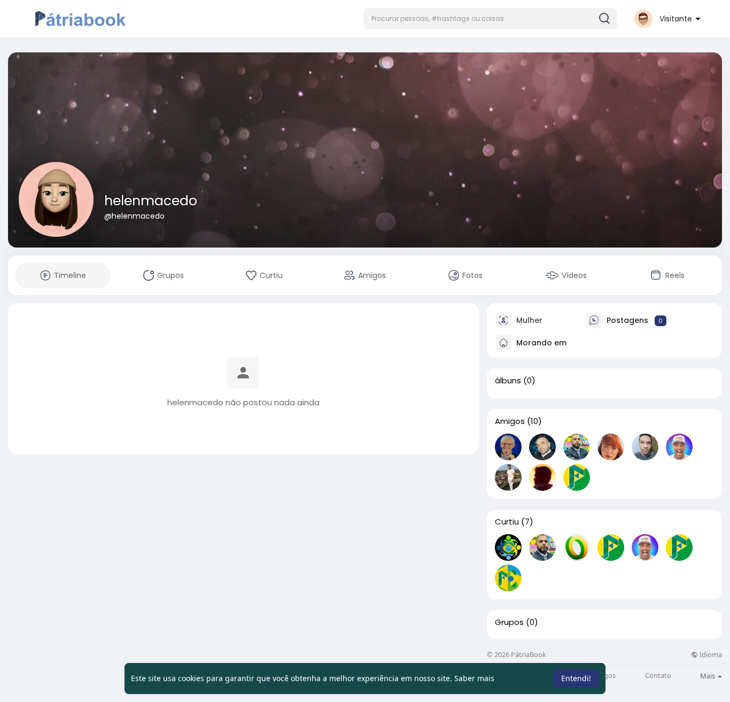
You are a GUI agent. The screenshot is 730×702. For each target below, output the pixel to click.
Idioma (710, 654)
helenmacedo (150, 200)
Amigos (510, 421)
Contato (658, 675)
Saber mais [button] (474, 678)
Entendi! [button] (576, 678)
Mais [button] (708, 676)
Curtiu (507, 522)
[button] (490, 18)
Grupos (509, 622)
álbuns (508, 380)
